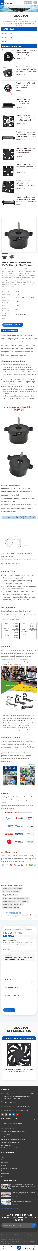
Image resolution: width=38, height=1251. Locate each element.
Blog (2, 1176)
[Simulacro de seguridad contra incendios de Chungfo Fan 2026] (6, 1202)
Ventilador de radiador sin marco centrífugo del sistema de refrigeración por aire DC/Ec (25, 53)
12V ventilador (5, 1134)
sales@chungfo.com (22, 1110)
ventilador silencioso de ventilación (11, 1123)
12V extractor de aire (7, 1128)
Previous (1, 1058)
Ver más (19, 58)
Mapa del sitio (6, 1241)
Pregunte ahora (11, 324)
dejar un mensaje (19, 1248)
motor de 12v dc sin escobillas (13, 904)
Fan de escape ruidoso (8, 1126)
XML (13, 1241)
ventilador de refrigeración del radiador (13, 1139)
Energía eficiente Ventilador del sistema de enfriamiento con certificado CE (19, 1038)
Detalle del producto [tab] (10, 330)
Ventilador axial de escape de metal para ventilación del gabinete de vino (26, 150)
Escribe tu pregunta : (12, 995)
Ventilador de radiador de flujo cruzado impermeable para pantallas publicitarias (26, 134)
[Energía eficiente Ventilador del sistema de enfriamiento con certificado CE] (19, 1054)
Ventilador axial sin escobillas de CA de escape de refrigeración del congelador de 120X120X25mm (26, 118)
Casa (15, 19)
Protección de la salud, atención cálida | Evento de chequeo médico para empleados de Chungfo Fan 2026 (24, 1185)
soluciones (4, 1162)
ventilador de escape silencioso (10, 1142)
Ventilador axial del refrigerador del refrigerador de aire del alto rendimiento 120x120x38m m (26, 183)
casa (2, 1157)
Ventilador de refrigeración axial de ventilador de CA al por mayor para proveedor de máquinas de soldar (26, 167)
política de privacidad (22, 1241)
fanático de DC (8, 33)
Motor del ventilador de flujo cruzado (15, 901)
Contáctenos (5, 1173)
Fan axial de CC (6, 1145)
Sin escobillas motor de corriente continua (16, 21)
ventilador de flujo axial (8, 1137)
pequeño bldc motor (9, 895)
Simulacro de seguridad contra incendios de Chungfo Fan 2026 (22, 1200)
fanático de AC (7, 37)
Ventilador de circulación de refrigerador (13, 1131)
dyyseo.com (17, 1239)
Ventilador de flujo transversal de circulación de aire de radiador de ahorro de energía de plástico (25, 101)
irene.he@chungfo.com (23, 1106)
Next (37, 1058)
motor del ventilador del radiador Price (15, 898)
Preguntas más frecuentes (9, 1168)
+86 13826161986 (12, 1102)
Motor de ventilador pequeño (12, 888)
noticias (3, 1171)
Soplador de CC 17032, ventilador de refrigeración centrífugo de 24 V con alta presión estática (26, 69)
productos (4, 1160)
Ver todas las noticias (9, 1208)
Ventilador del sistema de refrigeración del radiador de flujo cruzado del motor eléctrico (26, 199)
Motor (21, 19)
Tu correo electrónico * (13, 987)
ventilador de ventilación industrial (11, 1148)
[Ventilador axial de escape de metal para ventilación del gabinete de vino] (8, 154)
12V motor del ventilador (11, 892)
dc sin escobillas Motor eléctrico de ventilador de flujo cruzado (18, 958)
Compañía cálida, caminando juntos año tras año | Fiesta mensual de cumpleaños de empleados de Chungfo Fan (23, 1193)
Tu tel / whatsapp (11, 980)
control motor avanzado (11, 907)
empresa (3, 1165)
